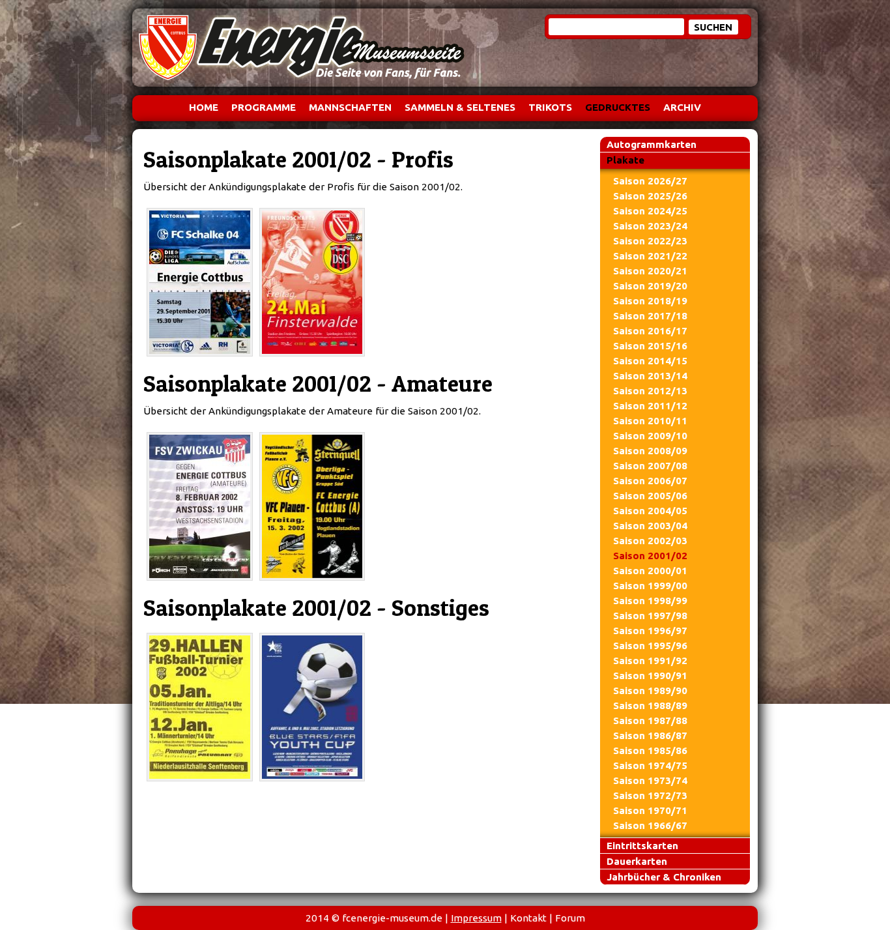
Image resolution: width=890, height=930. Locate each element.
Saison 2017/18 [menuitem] (650, 315)
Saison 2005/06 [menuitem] (650, 495)
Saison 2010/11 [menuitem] (650, 420)
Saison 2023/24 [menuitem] (650, 225)
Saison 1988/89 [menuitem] (650, 705)
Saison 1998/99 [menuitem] (650, 600)
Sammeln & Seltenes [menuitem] (460, 107)
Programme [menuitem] (263, 107)
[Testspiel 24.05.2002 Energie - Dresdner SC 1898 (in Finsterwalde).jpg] (312, 282)
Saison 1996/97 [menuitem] (650, 630)
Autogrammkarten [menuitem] (651, 144)
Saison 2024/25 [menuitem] (650, 210)
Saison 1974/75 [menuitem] (650, 765)
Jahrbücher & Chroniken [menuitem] (664, 876)
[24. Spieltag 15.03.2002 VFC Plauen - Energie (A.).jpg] (312, 506)
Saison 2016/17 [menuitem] (650, 330)
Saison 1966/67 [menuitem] (650, 825)
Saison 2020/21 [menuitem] (650, 270)
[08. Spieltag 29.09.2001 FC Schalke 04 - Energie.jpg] (200, 282)
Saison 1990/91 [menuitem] (650, 675)
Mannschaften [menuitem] (350, 107)
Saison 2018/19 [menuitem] (650, 300)
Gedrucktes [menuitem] (617, 107)
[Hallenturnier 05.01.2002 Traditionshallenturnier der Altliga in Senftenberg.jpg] (200, 707)
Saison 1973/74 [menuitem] (650, 780)
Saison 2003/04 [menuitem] (650, 525)
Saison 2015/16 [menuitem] (650, 345)
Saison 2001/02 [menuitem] (650, 555)
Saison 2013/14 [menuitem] (650, 375)
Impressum (476, 917)
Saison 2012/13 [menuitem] (650, 390)
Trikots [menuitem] (550, 107)
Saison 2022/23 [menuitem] (650, 240)
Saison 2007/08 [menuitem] (650, 465)
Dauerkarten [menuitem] (637, 861)
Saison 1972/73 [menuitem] (650, 795)
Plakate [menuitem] (625, 160)
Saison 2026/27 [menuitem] (650, 180)
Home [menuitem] (203, 107)
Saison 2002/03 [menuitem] (650, 540)
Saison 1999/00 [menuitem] (650, 585)
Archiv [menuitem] (682, 107)
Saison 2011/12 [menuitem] (650, 405)
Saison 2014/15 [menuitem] (650, 360)
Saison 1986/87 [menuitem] (650, 735)
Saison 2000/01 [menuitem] (650, 570)
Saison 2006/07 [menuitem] (650, 480)
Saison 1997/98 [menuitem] (650, 615)
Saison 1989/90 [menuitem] (650, 690)
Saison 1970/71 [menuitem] (650, 810)
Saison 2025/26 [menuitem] (650, 195)
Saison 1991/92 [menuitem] (650, 660)
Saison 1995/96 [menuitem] (650, 645)
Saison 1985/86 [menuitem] (650, 750)
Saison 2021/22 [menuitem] (650, 255)
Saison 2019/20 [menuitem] (650, 285)
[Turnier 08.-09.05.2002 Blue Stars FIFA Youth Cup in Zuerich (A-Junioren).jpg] (312, 707)
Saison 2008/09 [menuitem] (650, 450)
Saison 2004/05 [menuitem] (650, 510)
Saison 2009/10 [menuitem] (650, 435)
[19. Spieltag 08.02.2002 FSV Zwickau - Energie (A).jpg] (200, 506)
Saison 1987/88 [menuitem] (650, 720)
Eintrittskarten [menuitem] (642, 845)
